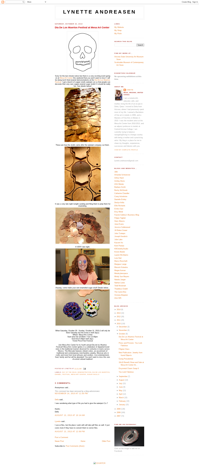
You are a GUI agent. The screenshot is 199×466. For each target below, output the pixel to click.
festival (66, 374)
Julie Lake (118, 239)
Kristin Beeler (119, 252)
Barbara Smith (120, 187)
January (122, 405)
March (121, 398)
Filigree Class (124, 349)
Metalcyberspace (121, 273)
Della (57, 400)
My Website (119, 27)
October (122, 334)
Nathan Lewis (119, 283)
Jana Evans (119, 224)
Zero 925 (117, 298)
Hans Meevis (119, 221)
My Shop (117, 30)
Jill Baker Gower (120, 230)
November (123, 330)
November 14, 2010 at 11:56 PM (71, 393)
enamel (58, 374)
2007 (118, 416)
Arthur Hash (119, 178)
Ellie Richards (119, 206)
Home (83, 441)
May (120, 390)
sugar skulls (93, 374)
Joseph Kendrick (121, 236)
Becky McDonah (120, 190)
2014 (118, 309)
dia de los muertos (101, 372)
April (120, 394)
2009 (118, 409)
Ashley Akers (119, 181)
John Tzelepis (119, 233)
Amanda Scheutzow (122, 175)
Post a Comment (61, 437)
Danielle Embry (120, 199)
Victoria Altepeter (121, 295)
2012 (118, 317)
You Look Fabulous (126, 372)
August (121, 380)
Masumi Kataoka (121, 267)
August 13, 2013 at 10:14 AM (70, 415)
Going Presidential (126, 359)
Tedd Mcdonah (120, 286)
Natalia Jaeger (120, 280)
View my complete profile (126, 150)
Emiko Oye (118, 209)
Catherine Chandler (121, 193)
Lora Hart (118, 258)
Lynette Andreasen (99, 12)
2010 (118, 324)
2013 (118, 313)
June (121, 387)
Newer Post (59, 441)
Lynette (58, 421)
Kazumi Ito (118, 243)
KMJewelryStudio (121, 249)
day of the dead (69, 372)
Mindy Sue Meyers (121, 276)
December (123, 327)
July (120, 383)
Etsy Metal (118, 212)
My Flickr (118, 34)
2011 (118, 320)
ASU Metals (119, 184)
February (122, 401)
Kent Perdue (119, 246)
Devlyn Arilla (119, 203)
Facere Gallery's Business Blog (126, 215)
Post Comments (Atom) (75, 446)
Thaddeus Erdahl (121, 289)
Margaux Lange (120, 264)
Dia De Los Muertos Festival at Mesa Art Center (82, 27)
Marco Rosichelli (120, 261)
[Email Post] (84, 368)
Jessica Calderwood (122, 227)
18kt (116, 172)
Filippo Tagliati (120, 218)
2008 (118, 412)
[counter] (99, 463)
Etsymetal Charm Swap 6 (129, 368)
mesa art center (78, 374)
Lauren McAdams (121, 255)
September (123, 376)
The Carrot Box (120, 292)
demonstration (84, 372)
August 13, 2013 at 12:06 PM (70, 432)
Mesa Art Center (66, 78)
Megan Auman (120, 270)
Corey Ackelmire (120, 196)
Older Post (106, 441)
